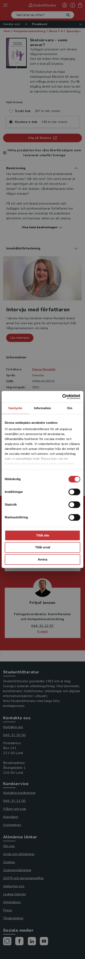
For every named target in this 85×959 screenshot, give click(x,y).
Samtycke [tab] (15, 408)
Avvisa (42, 559)
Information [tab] (42, 408)
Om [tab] (69, 408)
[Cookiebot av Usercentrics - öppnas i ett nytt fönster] (62, 396)
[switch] (74, 492)
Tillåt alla (42, 535)
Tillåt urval (42, 547)
